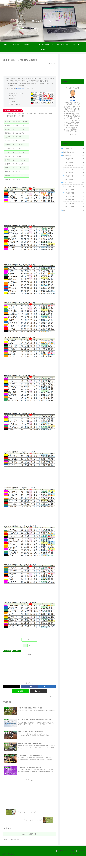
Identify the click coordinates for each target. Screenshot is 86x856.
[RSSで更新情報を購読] (75, 134)
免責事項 (73, 850)
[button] (38, 691)
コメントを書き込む (29, 834)
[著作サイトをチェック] (70, 134)
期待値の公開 (8, 650)
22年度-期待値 (17, 650)
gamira (72, 100)
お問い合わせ (80, 850)
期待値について (21, 88)
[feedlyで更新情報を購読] (73, 134)
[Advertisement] (29, 69)
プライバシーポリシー (63, 850)
